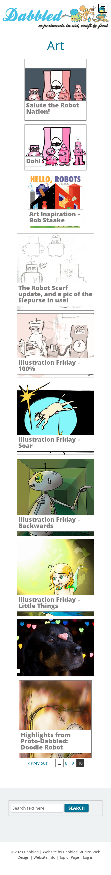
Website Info (44, 857)
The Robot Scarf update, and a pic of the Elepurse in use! (55, 293)
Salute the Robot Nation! (52, 108)
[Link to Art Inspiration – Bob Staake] (55, 228)
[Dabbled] (55, 17)
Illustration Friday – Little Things (49, 602)
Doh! (33, 161)
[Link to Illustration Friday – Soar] (55, 453)
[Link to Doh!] (55, 169)
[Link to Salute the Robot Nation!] (55, 119)
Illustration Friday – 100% (49, 365)
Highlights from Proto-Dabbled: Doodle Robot (46, 740)
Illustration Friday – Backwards (49, 522)
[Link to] (55, 675)
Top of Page (69, 857)
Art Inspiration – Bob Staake (55, 216)
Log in (88, 857)
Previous (39, 763)
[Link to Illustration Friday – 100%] (55, 376)
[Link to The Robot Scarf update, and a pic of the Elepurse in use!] (55, 309)
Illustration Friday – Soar (49, 442)
